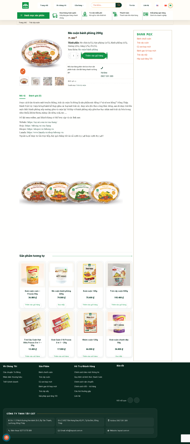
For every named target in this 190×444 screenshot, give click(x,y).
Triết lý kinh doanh (10, 382)
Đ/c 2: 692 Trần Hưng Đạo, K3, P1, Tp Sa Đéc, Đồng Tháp (78, 421)
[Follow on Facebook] (130, 400)
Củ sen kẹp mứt (144, 47)
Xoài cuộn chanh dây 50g (118, 341)
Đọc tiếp (61, 305)
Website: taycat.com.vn (119, 431)
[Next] (60, 52)
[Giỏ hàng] (170, 5)
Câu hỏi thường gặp (82, 391)
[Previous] (23, 52)
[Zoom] (22, 71)
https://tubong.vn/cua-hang (38, 125)
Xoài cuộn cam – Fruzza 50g (32, 292)
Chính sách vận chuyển (83, 382)
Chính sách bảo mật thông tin (86, 372)
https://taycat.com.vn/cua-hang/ (42, 122)
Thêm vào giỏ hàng (94, 55)
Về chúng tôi (61, 5)
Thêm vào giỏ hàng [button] (32, 305)
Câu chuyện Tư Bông (12, 372)
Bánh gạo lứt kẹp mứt (146, 51)
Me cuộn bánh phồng (88, 49)
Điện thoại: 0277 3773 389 (21, 431)
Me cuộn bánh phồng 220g (61, 292)
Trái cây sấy (142, 55)
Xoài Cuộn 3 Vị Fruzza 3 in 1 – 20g (61, 341)
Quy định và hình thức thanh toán (88, 377)
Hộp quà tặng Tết (145, 59)
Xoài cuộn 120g (90, 291)
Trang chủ (44, 5)
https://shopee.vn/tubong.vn (40, 129)
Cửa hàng (78, 5)
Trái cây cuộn (34, 23)
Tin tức (132, 5)
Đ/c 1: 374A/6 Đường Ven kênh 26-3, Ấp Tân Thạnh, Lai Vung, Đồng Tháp (30, 421)
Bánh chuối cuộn (144, 38)
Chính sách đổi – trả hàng (85, 386)
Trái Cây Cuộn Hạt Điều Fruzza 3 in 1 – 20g (32, 343)
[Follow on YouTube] (136, 400)
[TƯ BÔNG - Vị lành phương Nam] (25, 5)
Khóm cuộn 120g (90, 340)
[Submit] (119, 5)
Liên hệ (146, 5)
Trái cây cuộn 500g (119, 291)
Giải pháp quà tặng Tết (48, 396)
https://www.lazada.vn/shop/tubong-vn (45, 132)
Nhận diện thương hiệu (12, 377)
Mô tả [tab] (22, 95)
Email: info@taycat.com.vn (71, 431)
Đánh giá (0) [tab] (35, 95)
